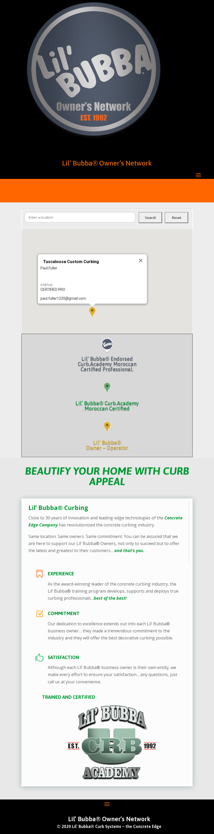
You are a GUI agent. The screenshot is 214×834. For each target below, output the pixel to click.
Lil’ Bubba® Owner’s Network (107, 163)
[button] (92, 312)
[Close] (140, 260)
